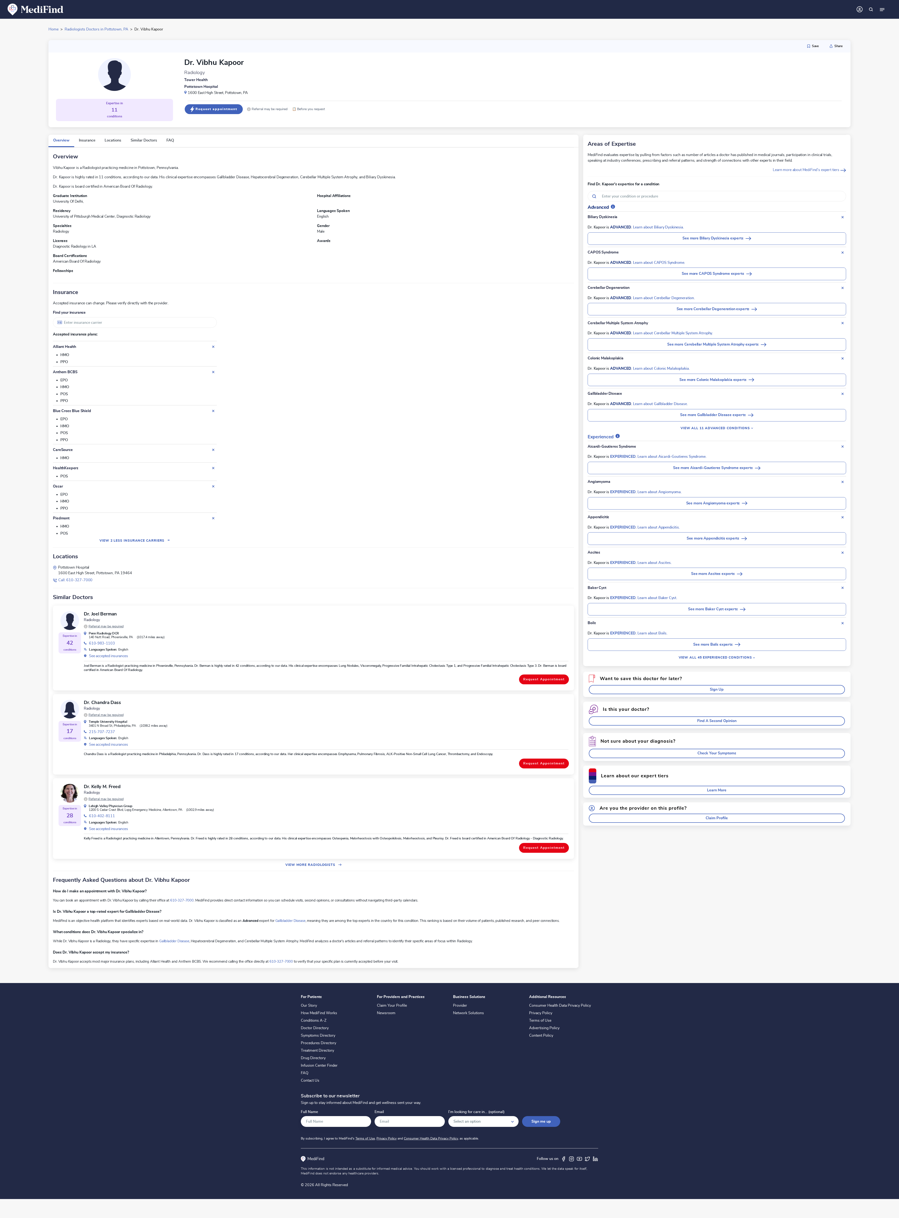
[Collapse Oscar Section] (213, 486)
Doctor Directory (315, 1028)
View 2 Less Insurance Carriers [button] (134, 540)
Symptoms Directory (318, 1035)
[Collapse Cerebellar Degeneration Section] (842, 287)
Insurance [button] (87, 140)
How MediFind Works (319, 1013)
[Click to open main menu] (882, 9)
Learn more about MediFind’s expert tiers (806, 169)
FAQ (304, 1073)
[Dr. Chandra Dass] (69, 709)
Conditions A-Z (313, 1020)
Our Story (309, 1005)
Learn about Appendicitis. (658, 527)
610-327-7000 (182, 900)
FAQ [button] (170, 140)
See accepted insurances (108, 656)
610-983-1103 (102, 643)
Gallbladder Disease (290, 920)
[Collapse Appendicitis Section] (842, 517)
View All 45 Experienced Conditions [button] (716, 657)
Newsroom (386, 1013)
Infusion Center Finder (319, 1065)
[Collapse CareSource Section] (213, 449)
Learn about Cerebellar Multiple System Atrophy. (673, 333)
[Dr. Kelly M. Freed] (69, 793)
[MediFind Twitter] (587, 1158)
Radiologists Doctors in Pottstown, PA (96, 29)
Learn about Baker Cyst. (657, 597)
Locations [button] (113, 140)
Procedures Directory (318, 1043)
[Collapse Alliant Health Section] (213, 346)
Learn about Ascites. (654, 562)
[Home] (35, 9)
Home (53, 29)
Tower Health (196, 79)
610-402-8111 (102, 816)
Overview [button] (61, 140)
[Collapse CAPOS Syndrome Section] (842, 252)
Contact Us (310, 1080)
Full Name (309, 1112)
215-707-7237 (102, 731)
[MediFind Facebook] (563, 1158)
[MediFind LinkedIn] (595, 1158)
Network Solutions (468, 1013)
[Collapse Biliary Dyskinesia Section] (842, 217)
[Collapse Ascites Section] (842, 552)
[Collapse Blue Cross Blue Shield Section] (213, 410)
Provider (460, 1005)
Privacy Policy (540, 1013)
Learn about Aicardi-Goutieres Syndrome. (672, 456)
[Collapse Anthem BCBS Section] (213, 372)
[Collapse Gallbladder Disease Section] (842, 393)
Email (379, 1112)
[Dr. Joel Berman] (69, 620)
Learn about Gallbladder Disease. (660, 403)
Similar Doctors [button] (144, 140)
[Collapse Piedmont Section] (213, 518)
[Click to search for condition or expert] (871, 9)
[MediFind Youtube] (579, 1158)
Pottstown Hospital (201, 86)
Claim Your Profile (392, 1005)
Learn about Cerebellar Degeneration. (664, 298)
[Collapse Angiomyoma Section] (842, 481)
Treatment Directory (317, 1050)
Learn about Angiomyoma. (659, 492)
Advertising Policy (544, 1028)
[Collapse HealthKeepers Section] (213, 468)
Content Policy (541, 1035)
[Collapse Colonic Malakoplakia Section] (842, 358)
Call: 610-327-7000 (75, 580)
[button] (267, 109)
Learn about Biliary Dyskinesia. (658, 227)
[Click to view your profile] (859, 9)
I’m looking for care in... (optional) (476, 1112)
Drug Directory (313, 1058)
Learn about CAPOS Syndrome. (659, 262)
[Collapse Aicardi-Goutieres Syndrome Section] (842, 446)
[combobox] (135, 322)
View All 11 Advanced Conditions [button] (716, 428)
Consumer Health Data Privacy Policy (560, 1005)
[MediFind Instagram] (571, 1158)
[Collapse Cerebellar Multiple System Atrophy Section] (842, 323)
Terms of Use (540, 1020)
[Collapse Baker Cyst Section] (842, 587)
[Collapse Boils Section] (842, 623)
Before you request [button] (308, 109)
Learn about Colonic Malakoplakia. (661, 368)
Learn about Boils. (652, 633)
